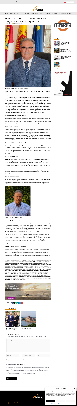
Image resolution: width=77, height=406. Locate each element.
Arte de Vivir (20, 13)
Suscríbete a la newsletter (22, 1)
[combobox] (53, 2)
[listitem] (63, 43)
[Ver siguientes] (57, 68)
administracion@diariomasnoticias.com (14, 375)
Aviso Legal (68, 403)
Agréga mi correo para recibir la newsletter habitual (18, 359)
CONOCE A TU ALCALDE (10, 16)
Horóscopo (63, 13)
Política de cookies (54, 403)
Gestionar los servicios (50, 397)
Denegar (60, 401)
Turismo (27, 13)
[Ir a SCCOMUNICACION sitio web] (63, 83)
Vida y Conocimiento (56, 13)
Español (67, 2)
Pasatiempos (69, 13)
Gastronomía (47, 13)
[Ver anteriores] (55, 68)
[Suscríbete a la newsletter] (16, 1)
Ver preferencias (70, 401)
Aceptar (50, 401)
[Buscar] (60, 2)
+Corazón (32, 13)
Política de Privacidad (21, 364)
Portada (6, 13)
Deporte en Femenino (39, 13)
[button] (74, 388)
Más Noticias (12, 13)
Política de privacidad (61, 403)
